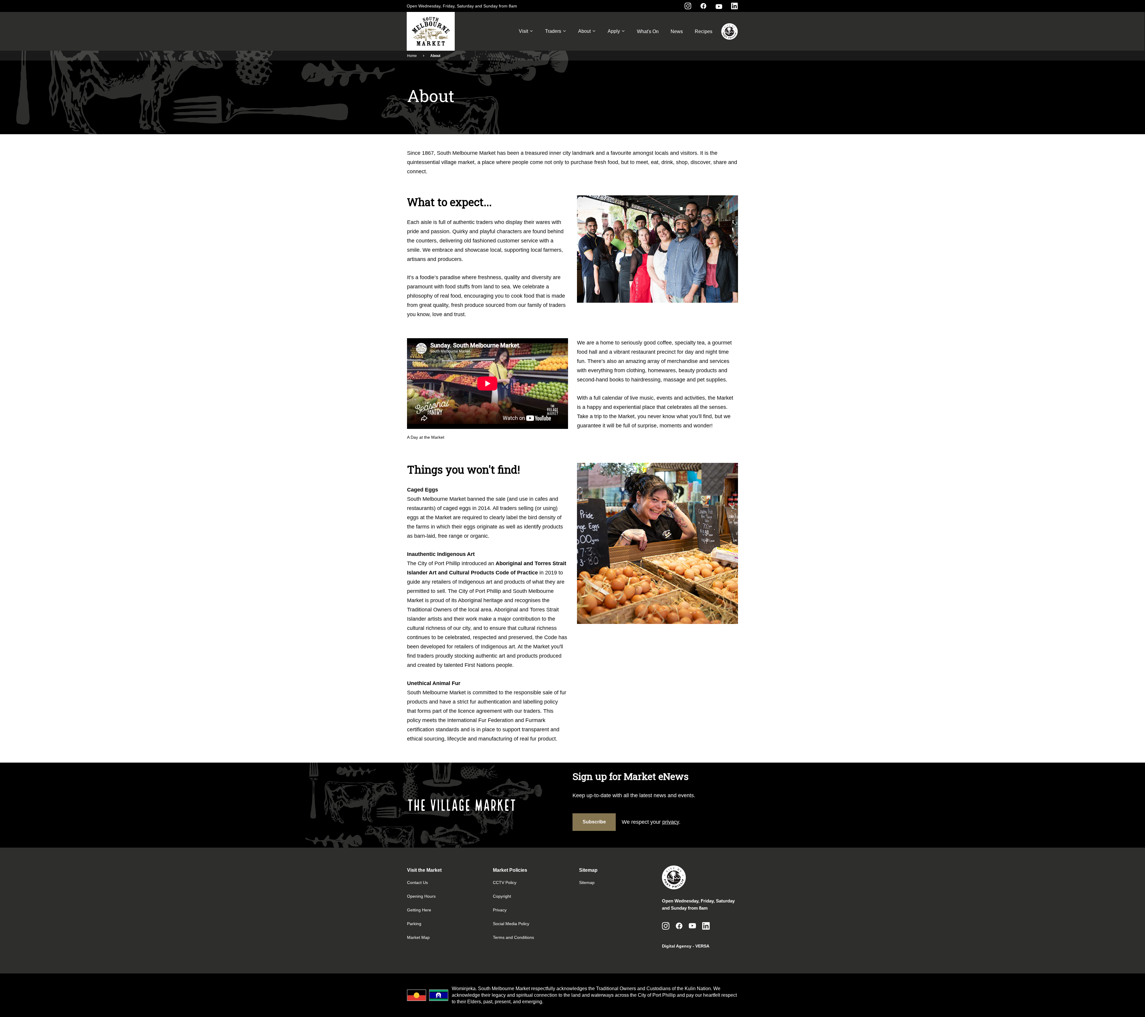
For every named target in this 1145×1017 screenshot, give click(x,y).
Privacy (500, 910)
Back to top (1116, 1004)
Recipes (703, 31)
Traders (553, 31)
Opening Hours (421, 896)
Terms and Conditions (513, 937)
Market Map (418, 937)
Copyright (502, 896)
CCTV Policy (504, 882)
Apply (614, 31)
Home (412, 56)
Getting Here (419, 910)
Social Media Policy (511, 923)
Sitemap (587, 882)
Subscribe (594, 821)
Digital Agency (676, 946)
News (677, 31)
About (584, 31)
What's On (648, 31)
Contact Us (417, 882)
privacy (670, 822)
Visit (523, 31)
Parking (414, 923)
